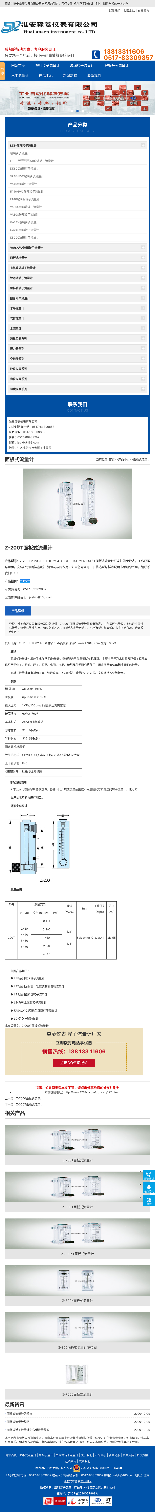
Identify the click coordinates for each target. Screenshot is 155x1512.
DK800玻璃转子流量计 (24, 168)
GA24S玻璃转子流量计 (24, 230)
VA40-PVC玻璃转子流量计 (27, 176)
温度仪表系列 (18, 389)
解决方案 (142, 1455)
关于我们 (86, 1455)
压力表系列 (17, 348)
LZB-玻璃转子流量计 (23, 145)
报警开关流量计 (117, 66)
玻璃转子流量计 (82, 66)
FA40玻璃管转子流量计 (25, 199)
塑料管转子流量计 (21, 288)
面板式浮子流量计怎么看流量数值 (28, 1429)
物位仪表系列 (18, 379)
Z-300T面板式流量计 (29, 1104)
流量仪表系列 (18, 338)
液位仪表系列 (18, 368)
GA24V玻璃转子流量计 (24, 222)
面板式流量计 (18, 257)
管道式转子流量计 (21, 278)
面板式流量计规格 (18, 1421)
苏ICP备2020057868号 (83, 1493)
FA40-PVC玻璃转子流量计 (27, 191)
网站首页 (18, 66)
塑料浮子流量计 (83, 3)
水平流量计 (19, 76)
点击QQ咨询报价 (74, 1063)
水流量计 (15, 328)
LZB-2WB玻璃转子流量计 (32, 161)
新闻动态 (70, 76)
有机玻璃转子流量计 (23, 267)
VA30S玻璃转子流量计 (24, 214)
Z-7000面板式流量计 (29, 1098)
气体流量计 (17, 318)
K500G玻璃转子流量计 (24, 237)
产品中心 (46, 76)
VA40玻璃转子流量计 (23, 184)
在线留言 (70, 1461)
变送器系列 (17, 358)
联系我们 (94, 76)
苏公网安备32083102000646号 (102, 1468)
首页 (112, 459)
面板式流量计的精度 (19, 1413)
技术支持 (128, 1455)
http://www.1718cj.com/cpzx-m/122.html (91, 1092)
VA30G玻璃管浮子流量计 (26, 207)
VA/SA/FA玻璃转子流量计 (26, 247)
